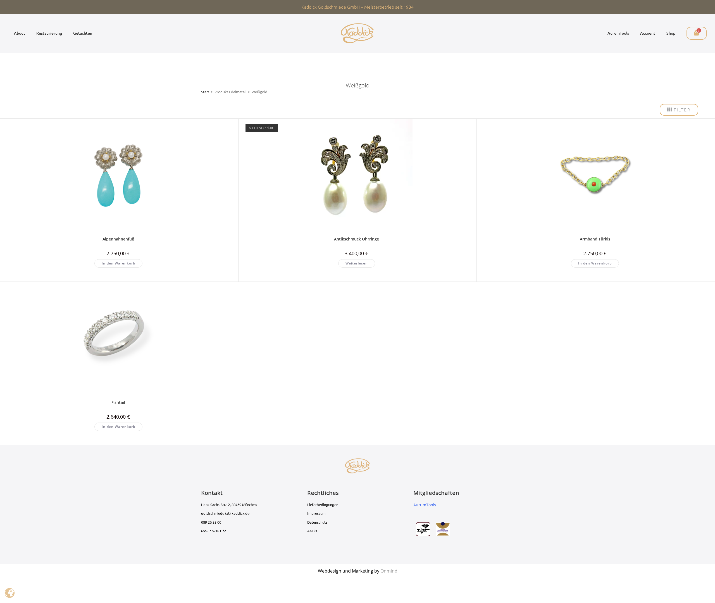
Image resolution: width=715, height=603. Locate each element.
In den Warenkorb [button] (118, 263)
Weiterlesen (356, 263)
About (19, 33)
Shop (670, 33)
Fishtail (118, 402)
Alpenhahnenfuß (118, 239)
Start (205, 91)
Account (647, 33)
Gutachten (82, 33)
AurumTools (618, 33)
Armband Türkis (595, 239)
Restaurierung (49, 33)
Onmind (388, 571)
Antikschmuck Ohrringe (356, 239)
